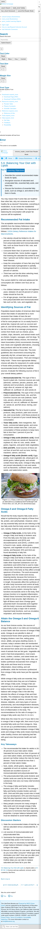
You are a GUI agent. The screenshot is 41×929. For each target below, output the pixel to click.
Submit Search (6, 42)
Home (10, 158)
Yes (5, 896)
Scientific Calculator (10, 108)
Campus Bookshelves (25, 158)
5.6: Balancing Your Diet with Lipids (12, 868)
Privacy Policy (5, 917)
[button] (7, 122)
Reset (3, 56)
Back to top (4, 879)
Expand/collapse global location (39, 158)
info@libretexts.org (8, 921)
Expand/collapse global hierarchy (3, 158)
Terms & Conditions (16, 917)
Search (4, 926)
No (12, 896)
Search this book (5, 36)
